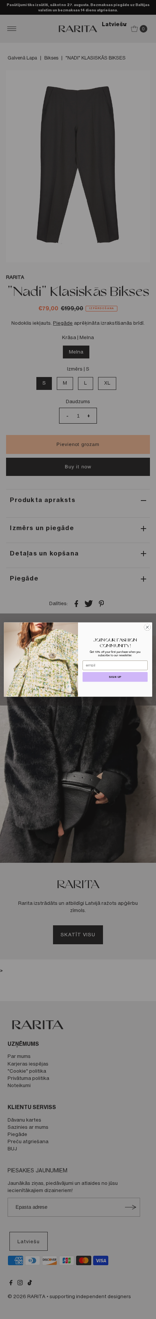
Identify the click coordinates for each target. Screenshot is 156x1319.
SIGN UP (115, 677)
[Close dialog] (147, 627)
